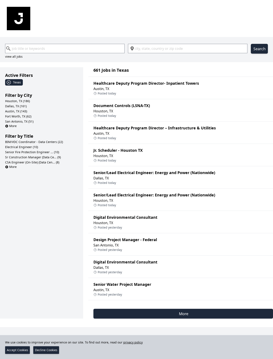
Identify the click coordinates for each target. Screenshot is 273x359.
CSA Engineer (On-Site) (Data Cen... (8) (32, 162)
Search (259, 48)
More (13, 126)
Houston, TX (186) (17, 101)
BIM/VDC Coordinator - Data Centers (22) (34, 142)
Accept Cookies (17, 350)
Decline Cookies (46, 350)
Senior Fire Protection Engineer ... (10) (32, 152)
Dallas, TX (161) (16, 106)
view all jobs (14, 56)
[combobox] (65, 48)
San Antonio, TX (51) (19, 121)
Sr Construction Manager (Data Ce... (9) (33, 157)
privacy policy (133, 342)
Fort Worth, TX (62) (18, 116)
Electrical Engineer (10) (21, 147)
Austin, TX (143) (16, 111)
